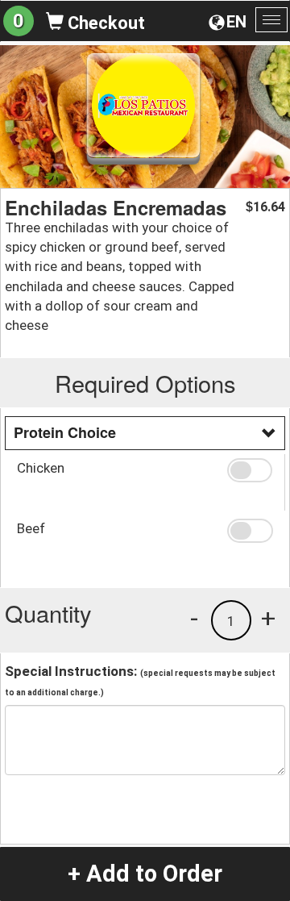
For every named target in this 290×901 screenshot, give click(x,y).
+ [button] (268, 618)
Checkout (104, 23)
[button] (249, 470)
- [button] (194, 618)
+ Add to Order (145, 873)
